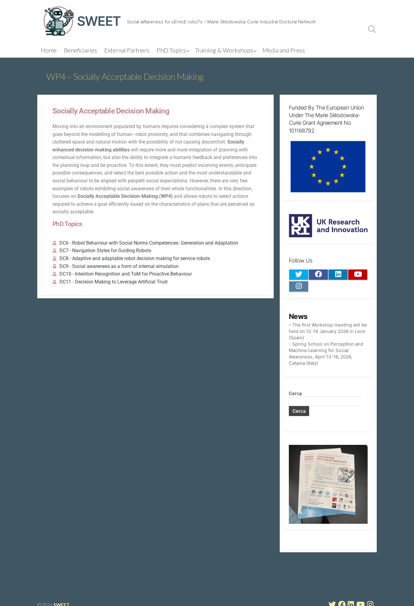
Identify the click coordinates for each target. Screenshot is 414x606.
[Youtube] (357, 274)
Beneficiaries (80, 50)
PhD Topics (171, 50)
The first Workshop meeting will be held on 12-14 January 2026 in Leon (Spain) (328, 331)
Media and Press (283, 50)
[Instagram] (298, 286)
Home (49, 50)
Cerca (295, 393)
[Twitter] (298, 274)
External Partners (126, 50)
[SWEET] (58, 21)
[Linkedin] (338, 274)
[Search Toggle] (372, 29)
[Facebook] (318, 274)
